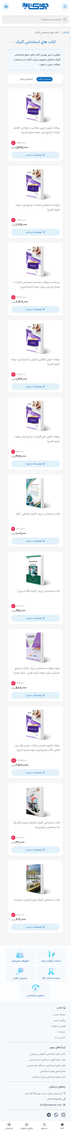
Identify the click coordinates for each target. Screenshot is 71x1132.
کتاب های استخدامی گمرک (36, 42)
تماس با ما (60, 1038)
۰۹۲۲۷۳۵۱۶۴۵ (54, 1099)
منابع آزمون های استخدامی (52, 1071)
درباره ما (61, 1032)
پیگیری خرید (59, 1020)
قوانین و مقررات (58, 1026)
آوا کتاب (65, 32)
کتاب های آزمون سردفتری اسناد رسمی (47, 1060)
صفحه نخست (59, 1015)
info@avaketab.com (51, 1105)
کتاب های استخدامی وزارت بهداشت (48, 1077)
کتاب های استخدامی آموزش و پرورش (47, 1054)
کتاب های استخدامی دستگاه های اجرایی (46, 1066)
